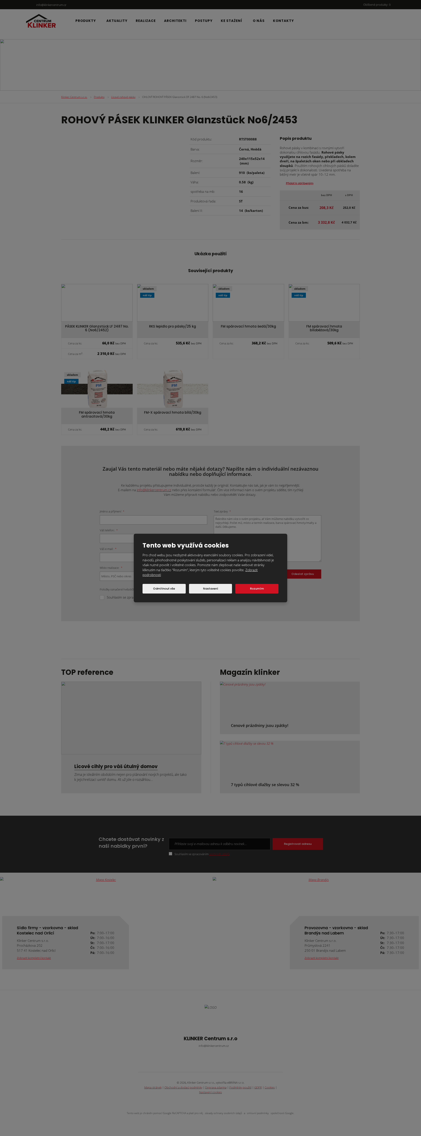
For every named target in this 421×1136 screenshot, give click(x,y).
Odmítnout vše (164, 589)
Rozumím (257, 589)
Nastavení (210, 589)
